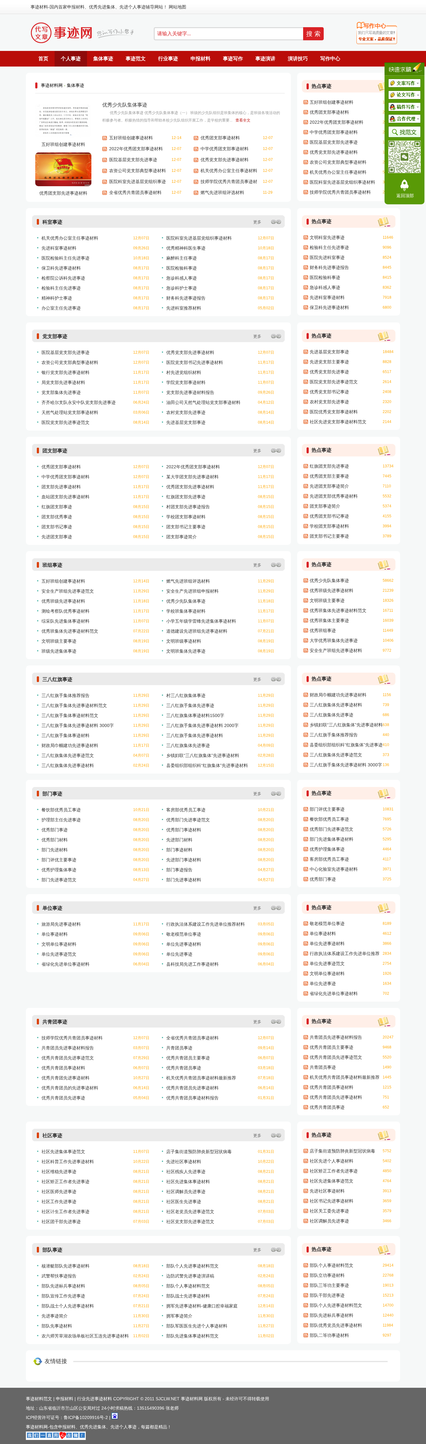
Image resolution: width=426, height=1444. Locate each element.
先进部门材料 (179, 839)
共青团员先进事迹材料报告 (67, 1047)
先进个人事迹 (132, 6)
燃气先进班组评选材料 (222, 192)
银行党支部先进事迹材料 (65, 372)
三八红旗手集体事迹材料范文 (69, 715)
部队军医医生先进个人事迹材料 (196, 1325)
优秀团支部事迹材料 (220, 137)
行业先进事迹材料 (94, 1398)
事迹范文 (136, 58)
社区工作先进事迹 (58, 1201)
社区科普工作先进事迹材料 (67, 1161)
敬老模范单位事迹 (183, 934)
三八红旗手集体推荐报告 (65, 695)
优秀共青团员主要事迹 (188, 1057)
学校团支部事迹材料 (186, 516)
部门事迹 (52, 793)
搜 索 (313, 33)
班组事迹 (52, 565)
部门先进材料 (54, 849)
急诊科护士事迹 (181, 288)
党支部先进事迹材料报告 (190, 392)
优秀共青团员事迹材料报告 (192, 1097)
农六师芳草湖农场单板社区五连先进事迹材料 (85, 1335)
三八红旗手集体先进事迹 (190, 705)
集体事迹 (103, 58)
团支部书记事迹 (56, 526)
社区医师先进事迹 (58, 1191)
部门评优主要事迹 (58, 859)
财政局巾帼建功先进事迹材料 (69, 745)
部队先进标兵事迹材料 (63, 1285)
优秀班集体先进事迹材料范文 (69, 631)
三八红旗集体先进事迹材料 (67, 765)
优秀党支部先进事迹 (329, 371)
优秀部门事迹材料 (183, 829)
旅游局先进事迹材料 (61, 924)
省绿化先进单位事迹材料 (65, 964)
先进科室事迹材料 (58, 248)
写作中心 (330, 58)
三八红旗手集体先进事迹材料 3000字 (77, 725)
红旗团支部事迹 (56, 506)
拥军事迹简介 (179, 1315)
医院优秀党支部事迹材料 (334, 411)
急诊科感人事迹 (181, 278)
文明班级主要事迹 (58, 641)
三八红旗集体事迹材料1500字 (195, 715)
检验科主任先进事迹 (61, 288)
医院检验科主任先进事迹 (65, 258)
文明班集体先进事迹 (186, 651)
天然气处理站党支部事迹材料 (69, 412)
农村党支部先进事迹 (186, 412)
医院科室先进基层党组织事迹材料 (137, 183)
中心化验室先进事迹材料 (334, 869)
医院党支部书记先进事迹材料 (194, 362)
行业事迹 (168, 58)
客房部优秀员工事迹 (186, 809)
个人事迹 (71, 58)
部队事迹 (52, 1249)
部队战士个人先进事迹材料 (67, 1305)
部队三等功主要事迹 (329, 1285)
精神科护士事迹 (56, 298)
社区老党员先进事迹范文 (190, 1211)
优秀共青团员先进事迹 (63, 1097)
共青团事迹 (54, 1021)
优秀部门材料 (54, 839)
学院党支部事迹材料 (186, 382)
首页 (43, 58)
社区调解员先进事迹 (186, 1191)
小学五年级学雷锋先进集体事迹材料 (201, 621)
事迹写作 (233, 58)
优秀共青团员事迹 (183, 1067)
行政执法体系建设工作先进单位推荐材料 (205, 924)
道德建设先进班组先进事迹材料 (196, 631)
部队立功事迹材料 (327, 1275)
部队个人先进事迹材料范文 (192, 1265)
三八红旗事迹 (57, 679)
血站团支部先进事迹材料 (65, 496)
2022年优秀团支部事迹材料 (136, 148)
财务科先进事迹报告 (186, 298)
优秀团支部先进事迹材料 (63, 193)
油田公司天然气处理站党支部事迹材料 (203, 402)
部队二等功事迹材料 (329, 1335)
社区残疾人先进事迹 (186, 1171)
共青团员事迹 (179, 1047)
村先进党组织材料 (183, 372)
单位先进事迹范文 (58, 954)
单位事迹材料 (54, 934)
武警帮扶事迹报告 (58, 1275)
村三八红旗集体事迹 (186, 695)
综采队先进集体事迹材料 (65, 621)
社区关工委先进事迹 (329, 1210)
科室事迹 (52, 222)
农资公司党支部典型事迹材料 (137, 170)
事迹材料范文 (39, 1398)
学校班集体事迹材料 (186, 611)
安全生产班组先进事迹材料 (336, 650)
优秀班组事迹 (323, 630)
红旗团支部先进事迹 (186, 496)
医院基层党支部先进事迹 (133, 159)
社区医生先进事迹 (183, 1201)
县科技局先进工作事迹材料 (192, 964)
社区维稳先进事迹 (58, 1171)
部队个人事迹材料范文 (188, 1285)
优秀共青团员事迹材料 (63, 1067)
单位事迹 (52, 908)
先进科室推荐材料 (183, 308)
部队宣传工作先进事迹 (63, 1295)
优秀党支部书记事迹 (329, 391)
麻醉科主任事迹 (181, 258)
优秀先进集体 (102, 6)
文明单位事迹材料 (58, 944)
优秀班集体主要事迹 (329, 620)
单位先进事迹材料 (183, 944)
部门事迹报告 (179, 869)
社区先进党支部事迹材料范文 (338, 421)
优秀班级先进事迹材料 (63, 601)
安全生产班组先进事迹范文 (67, 591)
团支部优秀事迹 (56, 516)
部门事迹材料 (179, 849)
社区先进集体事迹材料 (188, 1181)
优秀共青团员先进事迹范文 (67, 1057)
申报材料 (76, 6)
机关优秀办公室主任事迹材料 (229, 170)
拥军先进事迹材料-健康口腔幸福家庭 (202, 1305)
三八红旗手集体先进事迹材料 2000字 (202, 725)
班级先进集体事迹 (58, 651)
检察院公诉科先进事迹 (63, 278)
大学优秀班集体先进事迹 (334, 640)
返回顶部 (405, 195)
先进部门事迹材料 (183, 859)
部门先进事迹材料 (183, 879)
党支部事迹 (54, 336)
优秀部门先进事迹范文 (188, 819)
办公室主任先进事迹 (61, 308)
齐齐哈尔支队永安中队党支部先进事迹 (78, 402)
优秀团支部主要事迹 (329, 476)
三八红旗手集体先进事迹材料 (194, 735)
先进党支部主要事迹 (329, 361)
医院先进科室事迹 (327, 257)
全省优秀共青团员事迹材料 (135, 192)
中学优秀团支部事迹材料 (225, 148)
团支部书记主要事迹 (186, 526)
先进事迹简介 (54, 1315)
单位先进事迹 (179, 954)
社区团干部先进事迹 (61, 1221)
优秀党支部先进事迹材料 (225, 159)
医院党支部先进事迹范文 (65, 422)
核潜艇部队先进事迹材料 (65, 1265)
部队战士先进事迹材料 (188, 1295)
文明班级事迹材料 (183, 641)
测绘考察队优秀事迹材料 (65, 611)
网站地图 (177, 6)
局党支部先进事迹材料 (63, 382)
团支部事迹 (54, 450)
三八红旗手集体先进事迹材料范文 (74, 705)
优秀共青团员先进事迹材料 (192, 1087)
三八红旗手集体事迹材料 (65, 735)
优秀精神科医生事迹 (186, 248)
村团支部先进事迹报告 (188, 506)
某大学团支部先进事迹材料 (192, 476)
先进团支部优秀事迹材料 (334, 496)
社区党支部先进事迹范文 (190, 1221)
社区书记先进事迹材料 (331, 1200)
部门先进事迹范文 (58, 879)
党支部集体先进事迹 (61, 392)
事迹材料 (39, 6)
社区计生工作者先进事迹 (65, 1211)
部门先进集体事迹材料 (331, 839)
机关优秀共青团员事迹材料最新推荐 (201, 1077)
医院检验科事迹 (181, 268)
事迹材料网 (52, 85)
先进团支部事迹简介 (329, 486)
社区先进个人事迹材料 (331, 1160)
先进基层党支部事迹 (186, 422)
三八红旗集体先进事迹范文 (67, 755)
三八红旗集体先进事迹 (188, 745)
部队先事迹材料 (56, 1325)
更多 (257, 222)
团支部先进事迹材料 (61, 486)
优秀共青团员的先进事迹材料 (69, 1087)
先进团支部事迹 (56, 536)
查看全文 (242, 120)
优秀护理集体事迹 (58, 869)
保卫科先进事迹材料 (61, 268)
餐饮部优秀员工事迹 (61, 809)
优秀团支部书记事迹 (329, 516)
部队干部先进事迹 (327, 1295)
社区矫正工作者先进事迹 (65, 1181)
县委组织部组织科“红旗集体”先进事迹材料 (207, 765)
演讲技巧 (298, 58)
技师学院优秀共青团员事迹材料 (229, 183)
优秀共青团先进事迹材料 (65, 1077)
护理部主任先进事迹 (61, 819)
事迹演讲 (265, 58)
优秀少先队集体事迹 (124, 104)
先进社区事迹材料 (183, 1161)
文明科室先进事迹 (327, 237)
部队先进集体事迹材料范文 (192, 1335)
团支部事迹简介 (181, 536)
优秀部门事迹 (54, 829)
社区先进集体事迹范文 (63, 1151)
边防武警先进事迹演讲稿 (190, 1275)
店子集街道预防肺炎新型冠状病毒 (199, 1151)
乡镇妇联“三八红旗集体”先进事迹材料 (202, 755)
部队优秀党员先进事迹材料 (336, 1325)
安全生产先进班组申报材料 (192, 591)
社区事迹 (52, 1135)
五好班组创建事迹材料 (63, 144)
